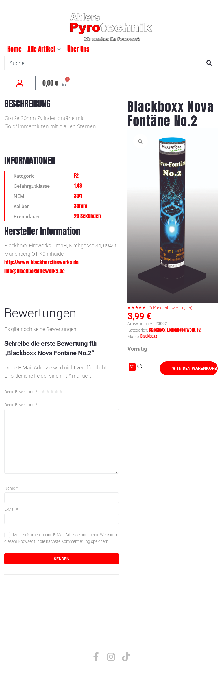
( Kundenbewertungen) (170, 307)
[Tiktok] (126, 656)
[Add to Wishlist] (132, 367)
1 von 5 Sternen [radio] (43, 391)
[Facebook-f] (96, 656)
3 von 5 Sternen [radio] (52, 391)
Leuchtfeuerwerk (181, 330)
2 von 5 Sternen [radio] (47, 391)
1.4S (78, 186)
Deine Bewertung (20, 391)
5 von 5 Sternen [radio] (60, 391)
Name (11, 488)
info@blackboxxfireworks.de (34, 271)
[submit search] (209, 63)
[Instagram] (111, 656)
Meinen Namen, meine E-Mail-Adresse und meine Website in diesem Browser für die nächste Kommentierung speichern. (61, 537)
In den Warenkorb (197, 368)
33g (78, 196)
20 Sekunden (87, 216)
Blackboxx (157, 330)
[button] (59, 49)
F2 (76, 175)
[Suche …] (111, 63)
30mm (80, 206)
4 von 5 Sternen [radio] (56, 391)
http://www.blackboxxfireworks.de (41, 262)
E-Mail (11, 509)
